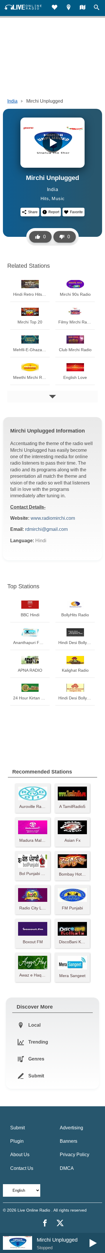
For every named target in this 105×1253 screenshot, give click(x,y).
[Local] (69, 8)
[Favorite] (55, 8)
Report (53, 212)
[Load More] (52, 396)
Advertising (71, 1127)
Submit (17, 1127)
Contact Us (21, 1168)
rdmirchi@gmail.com (46, 529)
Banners (68, 1141)
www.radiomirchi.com (53, 518)
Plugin (17, 1141)
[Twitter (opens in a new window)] (60, 1223)
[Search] (97, 8)
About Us (19, 1154)
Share (33, 212)
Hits (45, 198)
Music (58, 198)
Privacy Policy (74, 1154)
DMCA (67, 1168)
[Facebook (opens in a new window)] (45, 1223)
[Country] (83, 8)
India (12, 101)
